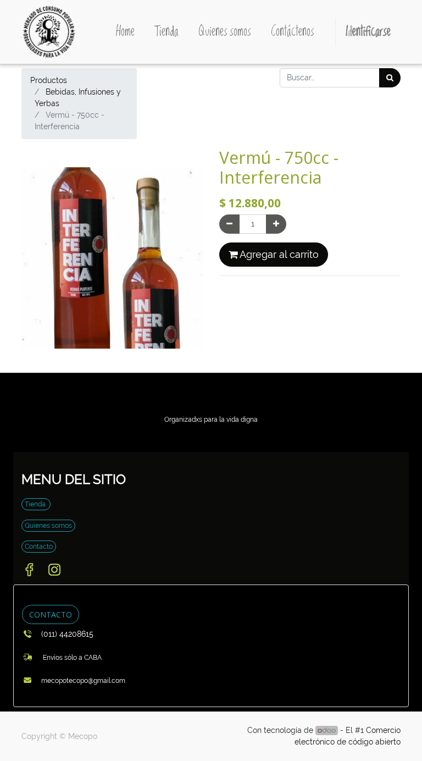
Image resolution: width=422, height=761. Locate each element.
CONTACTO (50, 614)
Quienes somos (48, 526)
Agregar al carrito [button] (278, 254)
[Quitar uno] (229, 224)
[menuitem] (125, 32)
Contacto (39, 546)
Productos (48, 80)
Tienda (36, 504)
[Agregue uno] (276, 224)
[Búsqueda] (390, 77)
